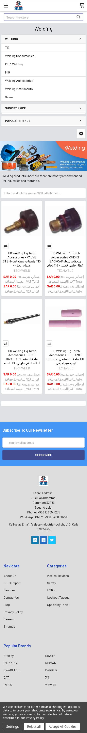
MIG (7, 72)
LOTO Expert (12, 583)
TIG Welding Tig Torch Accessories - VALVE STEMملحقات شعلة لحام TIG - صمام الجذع (22, 259)
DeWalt (50, 655)
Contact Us (11, 597)
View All (50, 684)
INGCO (8, 684)
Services (9, 590)
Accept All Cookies (62, 726)
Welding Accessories (19, 80)
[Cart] (83, 5)
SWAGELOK (12, 670)
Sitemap (9, 626)
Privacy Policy (13, 612)
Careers (9, 619)
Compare (6, 246)
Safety (51, 583)
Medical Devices (58, 575)
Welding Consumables (19, 56)
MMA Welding (14, 64)
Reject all (34, 726)
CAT (6, 677)
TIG (7, 47)
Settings (12, 726)
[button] (81, 134)
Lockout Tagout (58, 597)
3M (47, 677)
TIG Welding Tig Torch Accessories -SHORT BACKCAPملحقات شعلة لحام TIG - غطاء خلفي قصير (65, 259)
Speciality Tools (58, 605)
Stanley (9, 655)
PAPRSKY (10, 663)
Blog (7, 605)
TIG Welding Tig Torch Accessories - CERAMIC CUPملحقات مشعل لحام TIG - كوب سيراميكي (65, 357)
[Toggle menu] (5, 5)
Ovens (9, 97)
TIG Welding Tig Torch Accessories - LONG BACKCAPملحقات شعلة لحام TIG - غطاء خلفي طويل (22, 357)
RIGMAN (50, 663)
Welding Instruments (19, 89)
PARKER (51, 670)
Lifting (51, 590)
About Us (10, 575)
